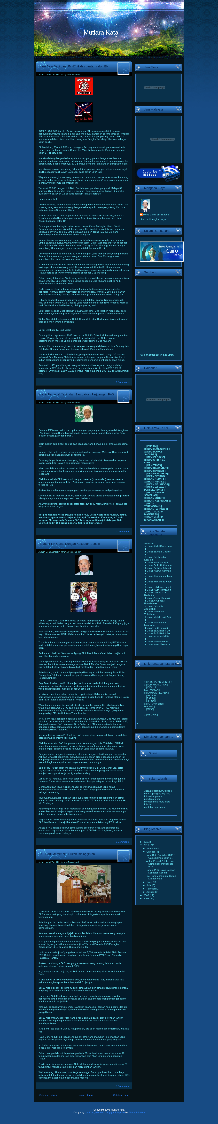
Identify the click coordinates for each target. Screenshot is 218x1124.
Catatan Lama (121, 1095)
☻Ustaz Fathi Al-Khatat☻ (158, 565)
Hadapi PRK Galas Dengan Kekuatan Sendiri (69, 543)
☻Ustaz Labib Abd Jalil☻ (158, 587)
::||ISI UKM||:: (151, 695)
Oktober (151, 851)
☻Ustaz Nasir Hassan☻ (157, 644)
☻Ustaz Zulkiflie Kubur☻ (158, 568)
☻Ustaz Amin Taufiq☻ (156, 562)
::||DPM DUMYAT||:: (155, 470)
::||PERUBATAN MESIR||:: (158, 682)
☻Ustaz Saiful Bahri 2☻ (157, 633)
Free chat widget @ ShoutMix (157, 354)
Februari (151, 888)
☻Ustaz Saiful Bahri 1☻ (157, 630)
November (152, 848)
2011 (146, 841)
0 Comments (122, 382)
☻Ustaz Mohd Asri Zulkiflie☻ (154, 613)
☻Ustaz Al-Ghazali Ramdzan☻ (154, 602)
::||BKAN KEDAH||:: (155, 479)
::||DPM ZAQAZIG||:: (155, 457)
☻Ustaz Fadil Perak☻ (156, 628)
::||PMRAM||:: (151, 446)
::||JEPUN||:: (150, 701)
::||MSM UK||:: (151, 714)
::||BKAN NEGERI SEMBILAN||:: (154, 494)
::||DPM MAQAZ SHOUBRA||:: (153, 453)
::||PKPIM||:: (150, 698)
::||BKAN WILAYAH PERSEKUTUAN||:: (155, 488)
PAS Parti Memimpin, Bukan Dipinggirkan (66, 854)
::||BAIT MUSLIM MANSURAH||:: (153, 513)
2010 (147, 845)
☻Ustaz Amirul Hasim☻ (157, 598)
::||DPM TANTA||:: (154, 465)
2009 (147, 895)
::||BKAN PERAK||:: (155, 481)
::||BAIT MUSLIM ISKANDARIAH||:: (154, 518)
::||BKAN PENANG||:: (156, 476)
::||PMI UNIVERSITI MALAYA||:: (154, 705)
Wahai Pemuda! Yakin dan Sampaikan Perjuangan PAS (76, 394)
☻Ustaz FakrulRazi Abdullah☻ (154, 607)
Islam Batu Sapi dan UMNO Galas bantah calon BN (73, 66)
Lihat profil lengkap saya (153, 219)
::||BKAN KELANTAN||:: (157, 500)
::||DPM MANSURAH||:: (157, 449)
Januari (150, 892)
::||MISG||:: (150, 709)
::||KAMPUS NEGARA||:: (157, 692)
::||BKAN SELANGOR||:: (157, 484)
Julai (149, 885)
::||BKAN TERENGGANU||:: (154, 505)
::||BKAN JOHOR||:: (155, 498)
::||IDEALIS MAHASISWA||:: (152, 688)
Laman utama (85, 1095)
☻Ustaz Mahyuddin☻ (156, 641)
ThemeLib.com (137, 1112)
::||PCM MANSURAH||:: (156, 684)
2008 (147, 898)
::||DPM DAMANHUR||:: (157, 468)
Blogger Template (115, 1112)
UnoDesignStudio (94, 1112)
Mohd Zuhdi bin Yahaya (156, 214)
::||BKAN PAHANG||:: (156, 509)
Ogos (149, 882)
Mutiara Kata (101, 32)
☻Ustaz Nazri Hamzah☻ (158, 589)
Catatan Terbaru (48, 1095)
